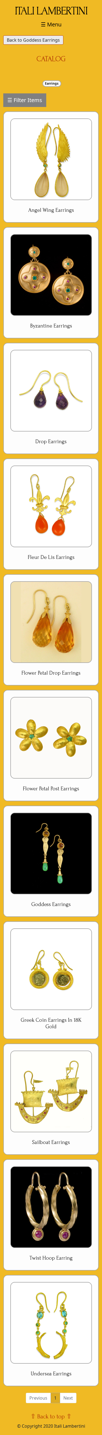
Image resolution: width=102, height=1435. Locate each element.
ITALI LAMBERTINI (51, 11)
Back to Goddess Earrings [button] (33, 40)
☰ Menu (51, 24)
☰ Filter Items (24, 100)
